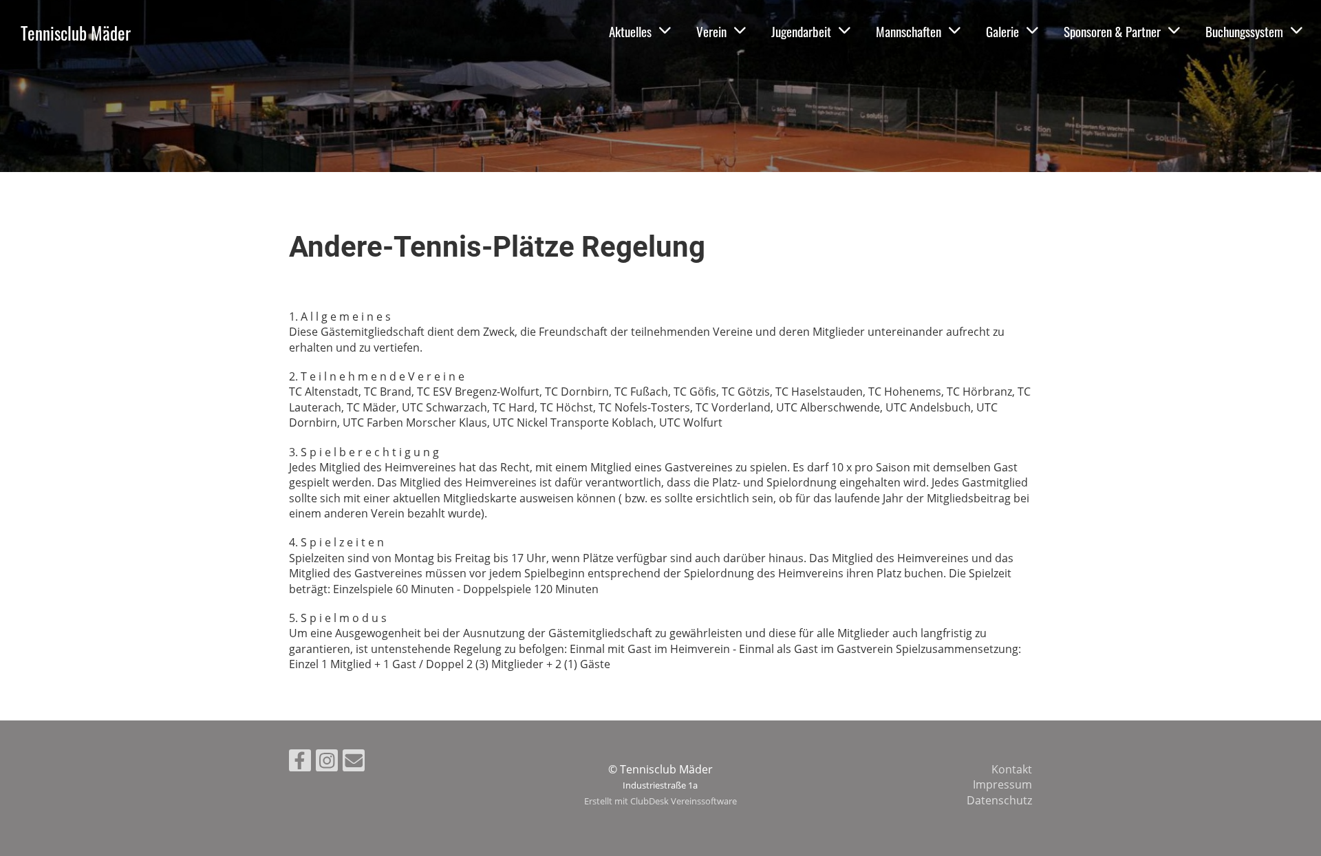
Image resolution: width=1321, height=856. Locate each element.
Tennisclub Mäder (76, 33)
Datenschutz (999, 800)
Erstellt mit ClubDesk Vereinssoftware (660, 801)
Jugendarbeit (801, 31)
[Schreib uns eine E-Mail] (354, 763)
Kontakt (1011, 769)
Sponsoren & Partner (1112, 31)
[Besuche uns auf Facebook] (300, 763)
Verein (711, 31)
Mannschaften (908, 31)
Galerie (1002, 31)
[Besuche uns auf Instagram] (327, 763)
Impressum (1002, 784)
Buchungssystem (1244, 31)
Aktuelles (630, 31)
